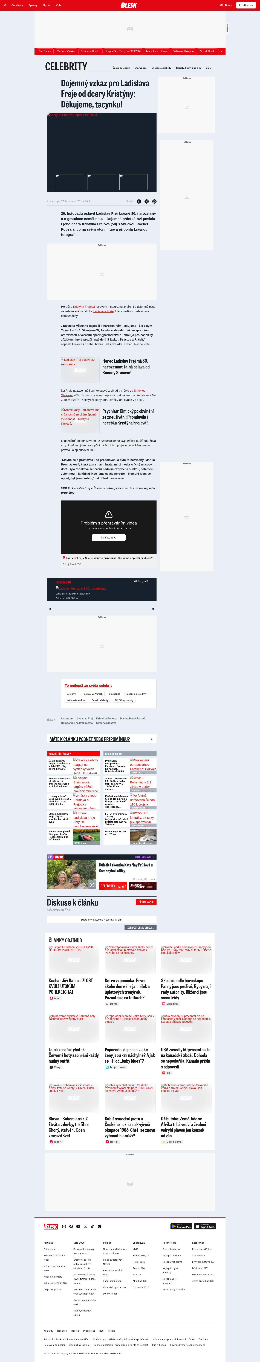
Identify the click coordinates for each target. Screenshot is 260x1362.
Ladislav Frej (85, 718)
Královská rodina (76, 700)
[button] (181, 1227)
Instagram (67, 718)
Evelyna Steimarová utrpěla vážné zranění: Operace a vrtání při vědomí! (59, 782)
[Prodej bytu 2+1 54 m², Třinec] (143, 837)
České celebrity (121, 67)
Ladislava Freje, (103, 311)
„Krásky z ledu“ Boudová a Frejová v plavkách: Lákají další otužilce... (60, 800)
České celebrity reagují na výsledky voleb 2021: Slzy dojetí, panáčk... (59, 765)
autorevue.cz (138, 808)
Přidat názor (146, 902)
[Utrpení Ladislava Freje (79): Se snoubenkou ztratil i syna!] (86, 819)
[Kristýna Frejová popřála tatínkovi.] (72, 115)
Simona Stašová (106, 722)
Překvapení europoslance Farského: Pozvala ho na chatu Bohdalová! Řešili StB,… (115, 767)
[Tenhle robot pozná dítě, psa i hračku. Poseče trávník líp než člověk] (86, 837)
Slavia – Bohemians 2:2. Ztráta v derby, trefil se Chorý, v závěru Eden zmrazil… (116, 783)
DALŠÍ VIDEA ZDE (143, 857)
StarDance (141, 67)
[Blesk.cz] (129, 5)
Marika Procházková (132, 718)
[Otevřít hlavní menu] (5, 5)
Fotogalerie (63, 582)
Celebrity (71, 694)
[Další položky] (221, 51)
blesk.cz (136, 772)
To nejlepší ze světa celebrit (88, 685)
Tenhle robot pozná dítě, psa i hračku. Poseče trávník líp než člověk (59, 835)
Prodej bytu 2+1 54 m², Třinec (115, 833)
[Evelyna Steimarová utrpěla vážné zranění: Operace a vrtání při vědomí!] (86, 784)
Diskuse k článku (73, 902)
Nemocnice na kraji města (77, 722)
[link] (64, 1226)
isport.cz (136, 790)
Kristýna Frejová (84, 306)
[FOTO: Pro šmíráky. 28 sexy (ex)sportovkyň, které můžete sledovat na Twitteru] (143, 819)
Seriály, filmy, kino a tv (188, 67)
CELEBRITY (66, 66)
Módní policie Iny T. (137, 694)
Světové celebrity (161, 67)
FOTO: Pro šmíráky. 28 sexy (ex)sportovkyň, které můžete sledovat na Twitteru (116, 819)
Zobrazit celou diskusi (141, 927)
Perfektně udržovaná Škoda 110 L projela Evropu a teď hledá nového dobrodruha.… (116, 801)
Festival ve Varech (93, 694)
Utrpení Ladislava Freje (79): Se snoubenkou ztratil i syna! (60, 818)
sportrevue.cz (139, 825)
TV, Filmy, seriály (124, 700)
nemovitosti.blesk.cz (142, 843)
